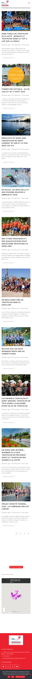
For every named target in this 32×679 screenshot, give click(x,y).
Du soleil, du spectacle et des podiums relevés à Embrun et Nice (15, 192)
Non (13, 676)
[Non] (30, 674)
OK (9, 676)
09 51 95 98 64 (6, 656)
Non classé (26, 44)
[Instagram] (8, 666)
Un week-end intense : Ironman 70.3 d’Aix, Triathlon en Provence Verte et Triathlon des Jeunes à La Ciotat (14, 455)
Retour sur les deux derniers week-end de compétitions (13, 351)
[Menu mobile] (29, 3)
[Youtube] (17, 666)
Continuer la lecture (9, 58)
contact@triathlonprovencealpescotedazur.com (14, 658)
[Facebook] (3, 666)
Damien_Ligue (6, 44)
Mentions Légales (20, 676)
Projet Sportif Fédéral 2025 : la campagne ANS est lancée (15, 506)
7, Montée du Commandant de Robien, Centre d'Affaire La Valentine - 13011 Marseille (15, 653)
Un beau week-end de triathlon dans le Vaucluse (12, 302)
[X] (12, 666)
